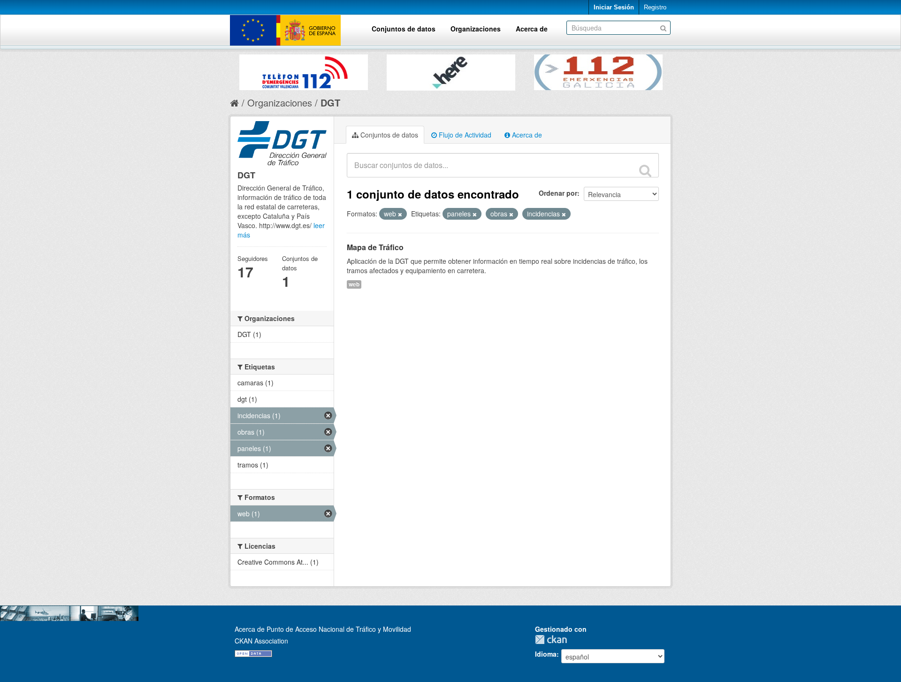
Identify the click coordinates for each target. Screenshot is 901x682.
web (354, 284)
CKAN (553, 639)
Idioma (546, 654)
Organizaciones (475, 28)
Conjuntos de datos (403, 28)
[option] (303, 70)
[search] (645, 170)
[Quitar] (400, 214)
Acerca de (532, 28)
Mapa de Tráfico (375, 247)
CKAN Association (261, 640)
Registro (655, 7)
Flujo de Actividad (464, 134)
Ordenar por (558, 193)
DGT (330, 102)
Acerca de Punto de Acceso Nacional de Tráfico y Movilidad (323, 629)
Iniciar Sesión (614, 7)
